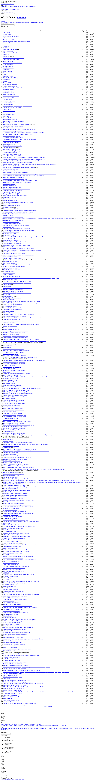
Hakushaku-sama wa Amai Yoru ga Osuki (13, 52)
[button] (48, 756)
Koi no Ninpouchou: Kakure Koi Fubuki (12, 63)
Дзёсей (7, 725)
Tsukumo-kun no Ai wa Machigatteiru (12, 107)
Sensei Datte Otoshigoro (8, 89)
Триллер (54, 725)
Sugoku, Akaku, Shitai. (8, 92)
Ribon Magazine (59, 728)
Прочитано (27, 22)
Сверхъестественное (46, 725)
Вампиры (58, 725)
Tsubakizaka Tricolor (8, 104)
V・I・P (5, 112)
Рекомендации (4, 9)
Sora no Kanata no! (7, 91)
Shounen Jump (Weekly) (80, 728)
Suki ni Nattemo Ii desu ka (9, 94)
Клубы (6, 6)
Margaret (50, 728)
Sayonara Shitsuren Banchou (10, 86)
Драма (21, 724)
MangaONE (45, 728)
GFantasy (31, 728)
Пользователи (32, 6)
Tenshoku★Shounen (8, 99)
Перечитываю (19, 22)
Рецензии (22, 6)
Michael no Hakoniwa (8, 68)
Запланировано (6, 22)
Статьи (27, 6)
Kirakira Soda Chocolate (9, 61)
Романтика (19, 725)
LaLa (40, 728)
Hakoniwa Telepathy (8, 51)
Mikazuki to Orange (7, 71)
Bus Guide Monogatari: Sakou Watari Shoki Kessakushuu (16, 41)
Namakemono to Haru (8, 73)
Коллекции (11, 6)
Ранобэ (12, 4)
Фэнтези (25, 724)
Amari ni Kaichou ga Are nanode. (11, 36)
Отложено (34, 22)
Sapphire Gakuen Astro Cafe (10, 84)
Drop (4, 44)
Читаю (13, 22)
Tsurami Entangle (7, 109)
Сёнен (39, 725)
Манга (8, 4)
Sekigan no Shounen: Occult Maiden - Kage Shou (15, 87)
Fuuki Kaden (6, 47)
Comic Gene (17, 728)
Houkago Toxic (6, 56)
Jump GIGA (36, 728)
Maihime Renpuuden (8, 66)
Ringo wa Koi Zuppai (8, 82)
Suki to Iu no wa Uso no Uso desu (11, 96)
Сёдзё (36, 725)
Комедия (17, 724)
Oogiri (4, 74)
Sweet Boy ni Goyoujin (8, 97)
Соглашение (4, 779)
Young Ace (5, 729)
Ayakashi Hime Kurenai (8, 39)
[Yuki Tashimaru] (48, 706)
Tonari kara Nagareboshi (9, 101)
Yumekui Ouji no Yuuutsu (9, 114)
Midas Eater (6, 69)
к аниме (21, 17)
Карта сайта (21, 779)
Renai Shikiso (6, 79)
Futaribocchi (6, 46)
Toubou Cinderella (7, 102)
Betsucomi (11, 728)
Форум (2, 6)
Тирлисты (17, 6)
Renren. (5, 81)
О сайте (3, 12)
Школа (23, 725)
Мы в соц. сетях (9, 12)
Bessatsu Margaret (5, 728)
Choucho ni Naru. (7, 42)
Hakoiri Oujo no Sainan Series (10, 49)
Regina (54, 728)
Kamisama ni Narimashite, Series (11, 59)
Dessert (27, 728)
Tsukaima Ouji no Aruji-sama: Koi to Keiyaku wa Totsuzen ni (17, 106)
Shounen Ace (71, 728)
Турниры (10, 9)
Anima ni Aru (6, 37)
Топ (5, 4)
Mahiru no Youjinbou (8, 64)
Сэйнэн (33, 725)
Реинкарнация (12, 725)
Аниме (2, 4)
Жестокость (30, 724)
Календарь (16, 9)
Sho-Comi (65, 728)
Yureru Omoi (6, 116)
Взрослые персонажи (9, 724)
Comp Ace (22, 728)
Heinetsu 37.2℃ (7, 54)
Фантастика (28, 725)
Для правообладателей (12, 779)
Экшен (2, 724)
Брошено (40, 22)
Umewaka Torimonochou (9, 111)
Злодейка (63, 725)
